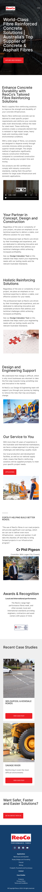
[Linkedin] (19, 848)
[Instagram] (15, 848)
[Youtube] (27, 848)
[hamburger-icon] (38, 7)
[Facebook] (23, 848)
